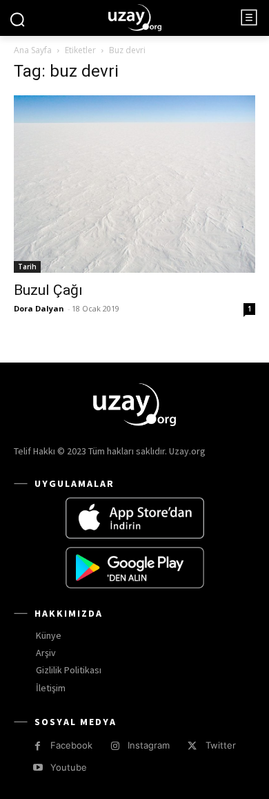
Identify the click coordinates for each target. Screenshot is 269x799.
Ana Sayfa (33, 50)
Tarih (27, 266)
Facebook (71, 745)
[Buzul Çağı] (134, 184)
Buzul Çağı (48, 290)
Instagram (149, 745)
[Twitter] (192, 746)
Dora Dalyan (39, 308)
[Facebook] (37, 746)
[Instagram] (114, 746)
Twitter (221, 745)
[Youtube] (37, 767)
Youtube (68, 767)
